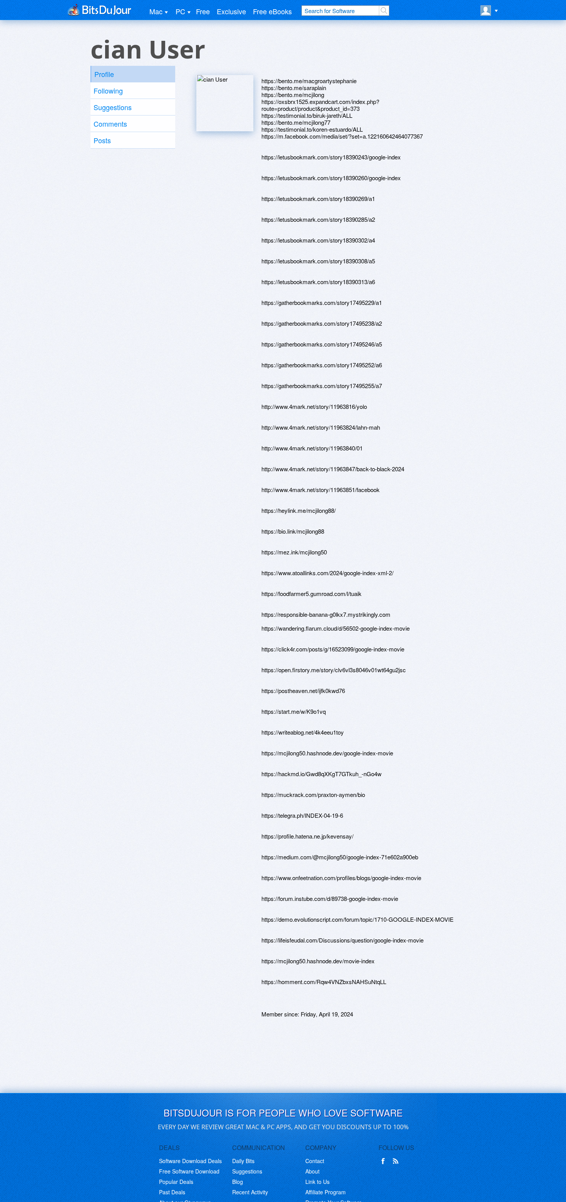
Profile (104, 74)
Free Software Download (189, 1171)
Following (108, 90)
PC (180, 11)
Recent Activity (250, 1192)
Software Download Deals (190, 1161)
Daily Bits (243, 1161)
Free (203, 11)
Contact (314, 1161)
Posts (102, 140)
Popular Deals (176, 1181)
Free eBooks (272, 11)
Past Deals (172, 1192)
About (312, 1171)
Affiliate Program (325, 1192)
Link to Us (317, 1181)
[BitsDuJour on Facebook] (384, 1161)
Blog (237, 1181)
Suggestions (113, 107)
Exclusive (231, 11)
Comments (110, 124)
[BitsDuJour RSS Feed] (397, 1161)
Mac (155, 11)
